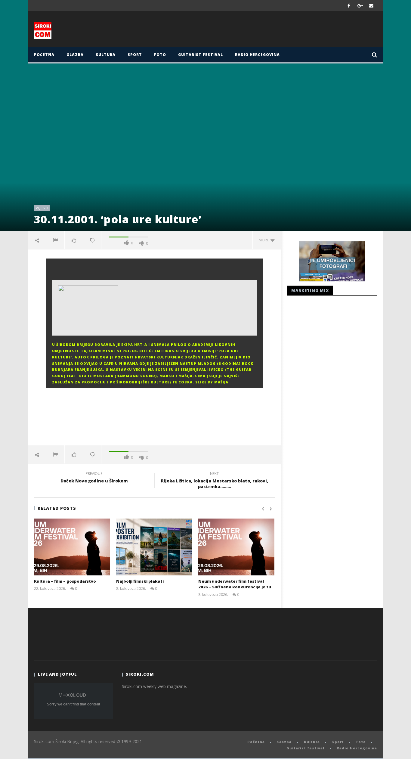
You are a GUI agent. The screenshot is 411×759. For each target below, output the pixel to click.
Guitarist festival (200, 54)
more (264, 240)
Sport (135, 54)
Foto (160, 54)
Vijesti (42, 208)
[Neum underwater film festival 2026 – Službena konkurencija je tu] (236, 547)
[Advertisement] (265, 30)
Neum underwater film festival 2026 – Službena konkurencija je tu (234, 584)
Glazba (75, 54)
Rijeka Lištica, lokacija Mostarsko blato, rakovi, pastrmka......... (214, 481)
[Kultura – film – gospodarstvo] (72, 547)
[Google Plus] (360, 5)
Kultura (106, 54)
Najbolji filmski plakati (140, 581)
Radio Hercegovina (257, 54)
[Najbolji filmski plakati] (154, 547)
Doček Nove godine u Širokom (94, 478)
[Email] (371, 5)
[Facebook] (348, 5)
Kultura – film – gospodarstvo (65, 581)
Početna (44, 54)
